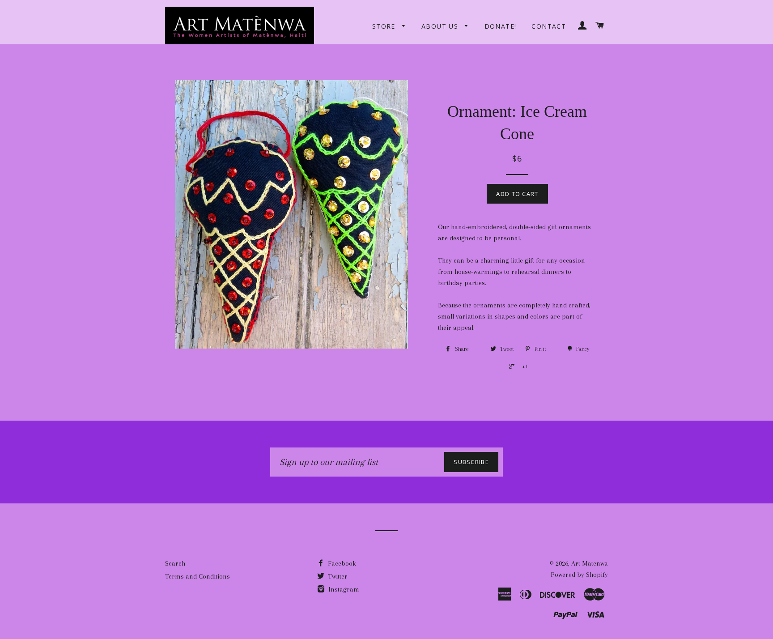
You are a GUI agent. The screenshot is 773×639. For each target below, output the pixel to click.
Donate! (500, 26)
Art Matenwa (589, 563)
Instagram (343, 589)
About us (441, 26)
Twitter (337, 576)
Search (175, 563)
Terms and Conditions (197, 576)
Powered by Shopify (579, 575)
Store (385, 26)
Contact (548, 26)
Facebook (341, 563)
